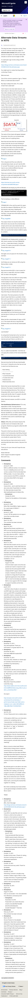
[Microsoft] (14, 16)
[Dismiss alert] (26, 2)
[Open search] (21, 15)
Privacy (9, 992)
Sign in (25, 15)
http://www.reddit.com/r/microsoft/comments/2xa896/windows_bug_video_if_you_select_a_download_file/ (15, 688)
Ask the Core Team (9, 33)
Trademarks (4, 996)
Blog (20, 989)
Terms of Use (19, 994)
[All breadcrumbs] (2, 33)
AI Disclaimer (4, 989)
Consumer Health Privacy (7, 994)
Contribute (3, 992)
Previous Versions (13, 989)
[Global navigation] (1, 15)
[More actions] (25, 33)
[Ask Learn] (23, 33)
